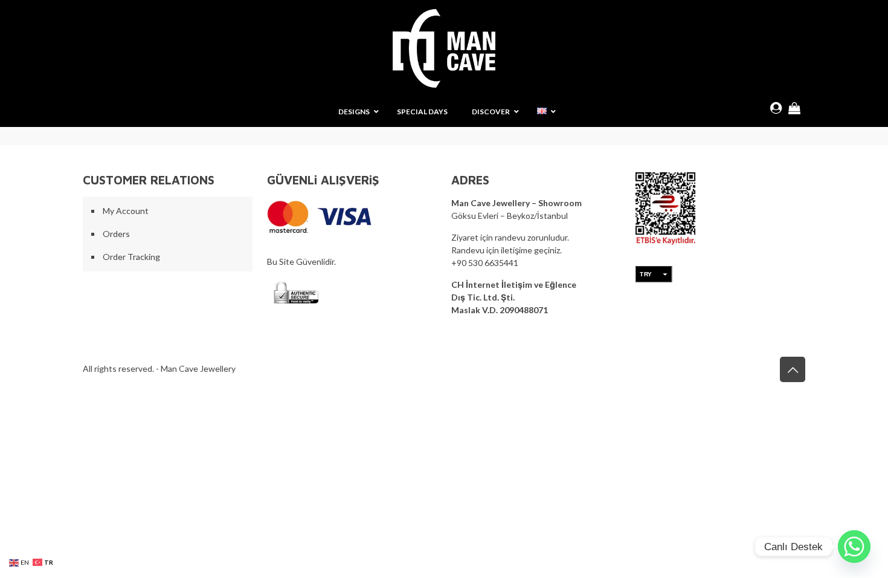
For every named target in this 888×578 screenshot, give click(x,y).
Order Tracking (131, 257)
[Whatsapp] (854, 546)
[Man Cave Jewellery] (444, 48)
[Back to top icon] (792, 369)
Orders (116, 234)
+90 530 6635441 (484, 263)
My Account (126, 211)
